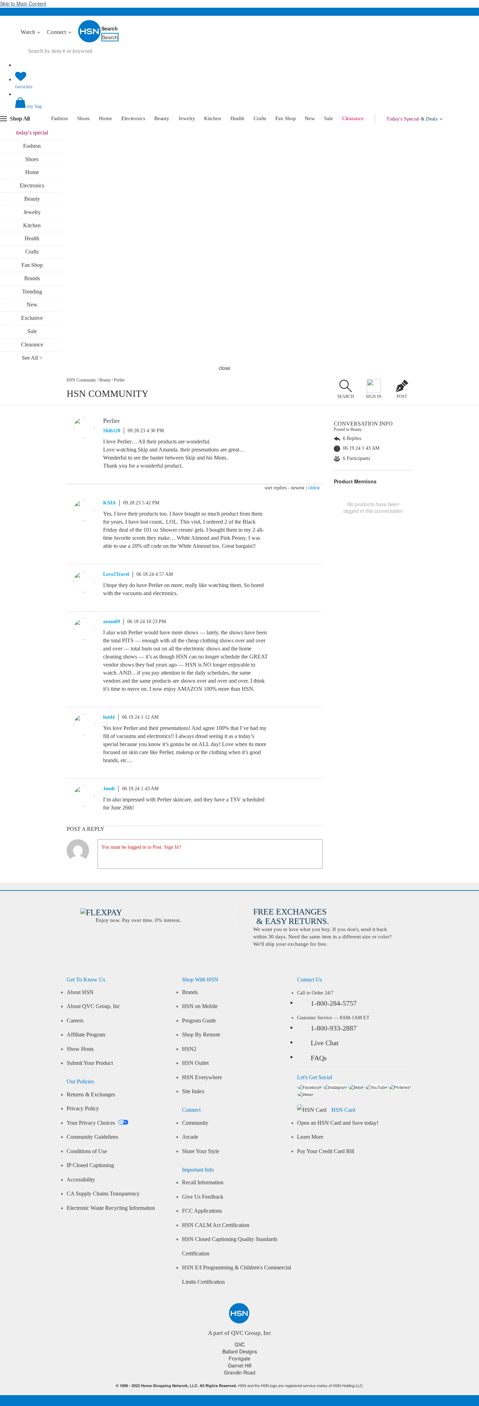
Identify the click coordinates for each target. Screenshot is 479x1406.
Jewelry (186, 118)
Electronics (133, 118)
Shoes (83, 118)
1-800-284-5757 (334, 1003)
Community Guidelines (92, 1137)
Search (109, 28)
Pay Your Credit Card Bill (325, 1151)
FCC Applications (202, 1211)
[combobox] (146, 51)
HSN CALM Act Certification (215, 1225)
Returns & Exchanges (91, 1094)
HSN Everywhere (202, 1077)
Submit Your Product (90, 1063)
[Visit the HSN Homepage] (89, 40)
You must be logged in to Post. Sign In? (141, 847)
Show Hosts (80, 1049)
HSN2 (189, 1049)
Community (195, 1123)
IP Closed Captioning (90, 1165)
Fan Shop (285, 118)
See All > (32, 358)
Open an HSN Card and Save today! (337, 1123)
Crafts (260, 118)
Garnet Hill (239, 1365)
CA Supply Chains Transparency (103, 1194)
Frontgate (239, 1358)
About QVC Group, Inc (93, 1006)
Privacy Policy (83, 1108)
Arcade (190, 1137)
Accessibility (81, 1180)
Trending (32, 292)
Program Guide (199, 1021)
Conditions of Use (87, 1151)
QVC (240, 1344)
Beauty (161, 118)
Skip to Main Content (23, 3)
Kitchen (212, 118)
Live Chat (325, 1043)
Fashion (59, 118)
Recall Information (202, 1182)
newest (297, 487)
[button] (239, 108)
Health (237, 118)
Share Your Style (200, 1151)
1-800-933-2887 (334, 1028)
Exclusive (32, 318)
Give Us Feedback (202, 1197)
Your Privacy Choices (91, 1123)
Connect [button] (57, 32)
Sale (328, 118)
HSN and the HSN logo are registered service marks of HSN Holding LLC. (240, 1385)
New (310, 118)
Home (105, 118)
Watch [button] (28, 32)
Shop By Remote (201, 1035)
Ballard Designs (239, 1351)
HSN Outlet (195, 1063)
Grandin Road (239, 1372)
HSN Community (81, 380)
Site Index (193, 1091)
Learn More (310, 1137)
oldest (314, 487)
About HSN (80, 992)
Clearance (353, 118)
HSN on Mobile (200, 1006)
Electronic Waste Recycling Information (111, 1208)
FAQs (319, 1058)
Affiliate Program (86, 1035)
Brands (32, 278)
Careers (75, 1021)
